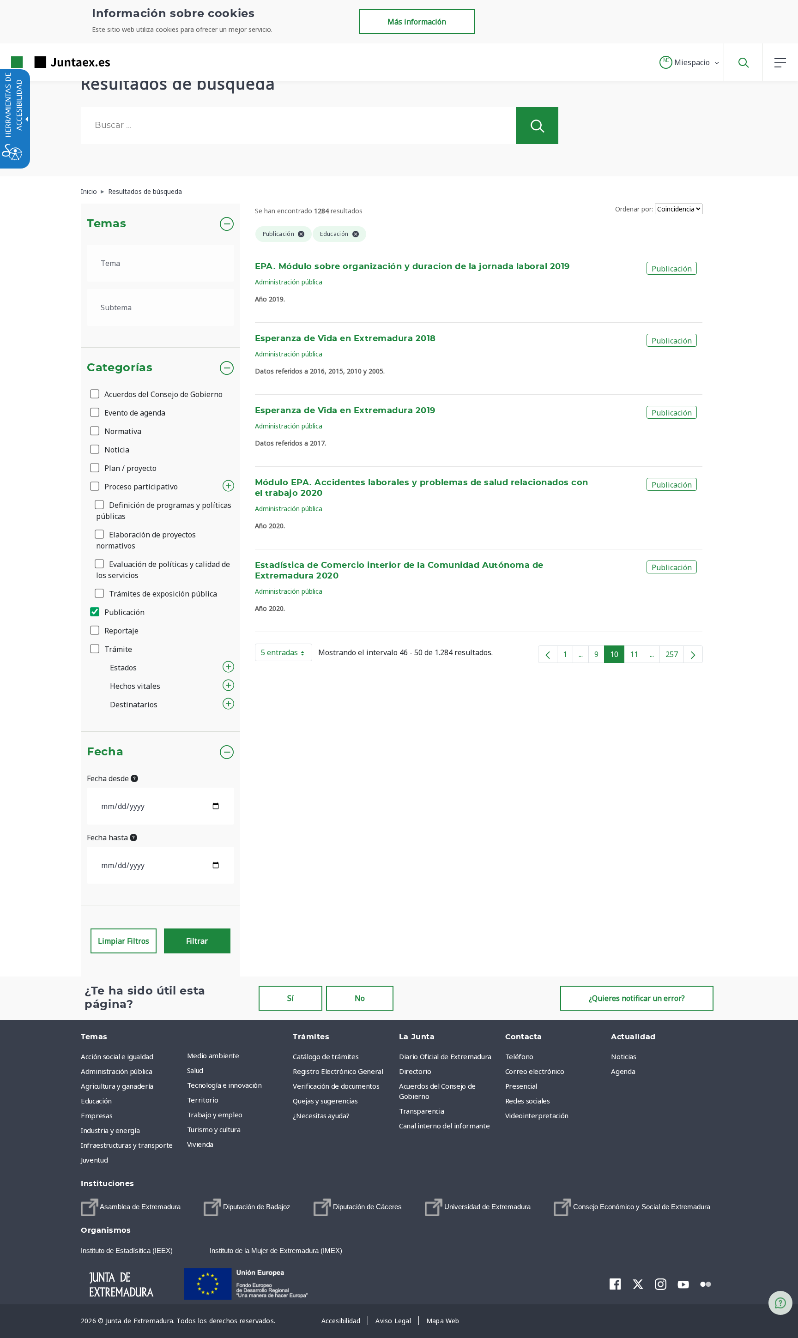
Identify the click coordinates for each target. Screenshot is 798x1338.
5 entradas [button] (286, 654)
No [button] (360, 998)
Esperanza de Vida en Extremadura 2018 (345, 339)
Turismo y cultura (214, 1129)
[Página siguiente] (693, 654)
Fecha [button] (105, 752)
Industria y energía (110, 1130)
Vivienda (200, 1144)
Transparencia (421, 1110)
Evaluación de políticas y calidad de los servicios (163, 569)
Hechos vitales (135, 686)
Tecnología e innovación (224, 1085)
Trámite (117, 649)
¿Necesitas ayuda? (321, 1115)
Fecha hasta (108, 837)
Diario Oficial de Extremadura (445, 1056)
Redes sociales (527, 1100)
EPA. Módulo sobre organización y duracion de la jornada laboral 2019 (412, 267)
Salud (195, 1070)
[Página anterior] (547, 654)
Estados (123, 668)
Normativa (122, 431)
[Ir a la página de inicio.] (43, 62)
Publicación (124, 612)
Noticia (116, 450)
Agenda (623, 1071)
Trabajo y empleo (214, 1114)
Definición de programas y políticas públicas (163, 510)
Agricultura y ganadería (117, 1086)
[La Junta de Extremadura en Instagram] (660, 1284)
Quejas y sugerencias (325, 1100)
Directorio (415, 1071)
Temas (106, 223)
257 (674, 656)
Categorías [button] (120, 368)
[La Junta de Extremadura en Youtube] (683, 1283)
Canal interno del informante (444, 1125)
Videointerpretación (536, 1115)
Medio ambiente (213, 1055)
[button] (690, 62)
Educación (96, 1100)
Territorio (202, 1099)
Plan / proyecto (130, 468)
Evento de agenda (134, 413)
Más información (416, 22)
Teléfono (519, 1056)
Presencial (521, 1086)
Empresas (96, 1115)
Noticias (623, 1056)
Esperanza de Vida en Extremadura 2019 (345, 411)
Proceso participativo (140, 487)
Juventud (94, 1159)
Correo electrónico (534, 1071)
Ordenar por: (634, 209)
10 (617, 656)
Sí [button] (290, 998)
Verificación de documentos (336, 1086)
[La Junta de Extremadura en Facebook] (615, 1284)
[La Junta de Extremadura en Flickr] (706, 1283)
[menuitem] (238, 1055)
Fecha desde (109, 778)
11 (637, 656)
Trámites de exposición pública (162, 594)
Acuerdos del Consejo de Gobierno (163, 394)
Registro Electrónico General (338, 1071)
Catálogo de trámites (325, 1056)
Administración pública (288, 281)
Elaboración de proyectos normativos (146, 540)
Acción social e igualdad (117, 1056)
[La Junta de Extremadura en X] (638, 1284)
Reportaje (121, 631)
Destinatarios (133, 704)
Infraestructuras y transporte (127, 1145)
